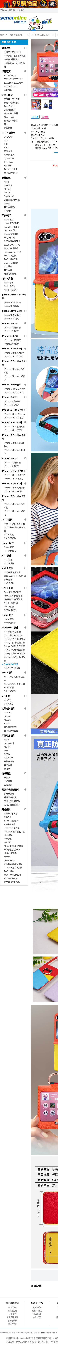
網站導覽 (12, 1324)
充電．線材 (7, 95)
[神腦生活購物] (26, 22)
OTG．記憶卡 (8, 132)
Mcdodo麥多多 (10, 853)
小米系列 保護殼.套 (12, 572)
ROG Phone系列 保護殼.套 (14, 529)
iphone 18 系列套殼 (12, 302)
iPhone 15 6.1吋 (10, 458)
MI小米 (7, 747)
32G (6, 140)
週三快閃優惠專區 (11, 59)
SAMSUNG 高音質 (12, 245)
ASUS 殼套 (9, 534)
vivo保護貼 (8, 704)
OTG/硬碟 (8, 137)
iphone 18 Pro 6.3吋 (12, 311)
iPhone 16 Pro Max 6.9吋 (13, 437)
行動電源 (6, 71)
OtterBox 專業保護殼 (13, 864)
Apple (6, 182)
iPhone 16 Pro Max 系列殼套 (14, 445)
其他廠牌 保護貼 (11, 731)
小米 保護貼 (9, 583)
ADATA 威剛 (9, 155)
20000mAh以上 (10, 86)
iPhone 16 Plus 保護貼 (13, 418)
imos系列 (8, 839)
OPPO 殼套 (9, 606)
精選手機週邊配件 (10, 789)
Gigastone (8, 162)
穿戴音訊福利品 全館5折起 (14, 65)
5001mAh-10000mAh (13, 79)
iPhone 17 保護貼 (11, 331)
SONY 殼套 (9, 687)
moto (6, 750)
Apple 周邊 (7, 278)
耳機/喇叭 (6, 215)
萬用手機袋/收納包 (12, 801)
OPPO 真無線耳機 (12, 241)
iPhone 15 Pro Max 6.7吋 (13, 498)
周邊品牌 (6, 809)
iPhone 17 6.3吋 (10, 323)
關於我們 (12, 1314)
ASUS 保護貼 (10, 538)
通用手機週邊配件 (11, 804)
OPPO (7, 193)
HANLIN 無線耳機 (11, 227)
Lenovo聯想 (9, 743)
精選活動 (6, 48)
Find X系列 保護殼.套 (13, 596)
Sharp (6, 723)
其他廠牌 (8, 270)
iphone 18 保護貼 (11, 306)
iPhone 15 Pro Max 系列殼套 (14, 506)
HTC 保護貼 (9, 563)
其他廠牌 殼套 (10, 727)
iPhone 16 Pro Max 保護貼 (14, 452)
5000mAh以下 (10, 76)
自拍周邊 (6, 773)
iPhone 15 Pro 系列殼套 (14, 488)
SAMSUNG (9, 196)
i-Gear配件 (8, 835)
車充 (6, 124)
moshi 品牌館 (10, 860)
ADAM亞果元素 (10, 813)
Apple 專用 (8, 220)
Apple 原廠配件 (10, 290)
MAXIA (7, 857)
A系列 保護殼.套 (11, 603)
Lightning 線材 (10, 110)
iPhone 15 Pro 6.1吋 (12, 483)
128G (6, 148)
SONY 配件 (7, 672)
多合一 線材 (9, 117)
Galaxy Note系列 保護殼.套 (15, 659)
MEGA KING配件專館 (13, 846)
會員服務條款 (12, 1317)
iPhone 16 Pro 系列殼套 (14, 427)
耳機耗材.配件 (10, 274)
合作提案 (37, 1317)
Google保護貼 (10, 551)
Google (7, 203)
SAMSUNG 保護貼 (12, 668)
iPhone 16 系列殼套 (12, 401)
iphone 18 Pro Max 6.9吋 (13, 296)
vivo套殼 (7, 700)
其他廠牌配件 (8, 708)
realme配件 (7, 615)
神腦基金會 (12, 1311)
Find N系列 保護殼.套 (13, 599)
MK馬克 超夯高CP (12, 849)
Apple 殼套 (8, 283)
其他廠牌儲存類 (11, 173)
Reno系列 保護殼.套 (12, 592)
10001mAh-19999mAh (13, 83)
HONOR (7, 713)
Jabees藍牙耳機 (11, 234)
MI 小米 (7, 189)
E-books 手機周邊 (11, 828)
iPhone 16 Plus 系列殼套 (14, 414)
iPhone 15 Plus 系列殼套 (14, 475)
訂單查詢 (37, 1314)
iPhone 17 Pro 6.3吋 (12, 348)
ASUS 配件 (7, 519)
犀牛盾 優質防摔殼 (12, 882)
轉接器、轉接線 (11, 121)
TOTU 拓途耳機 (11, 259)
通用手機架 (9, 794)
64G (6, 144)
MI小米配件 (7, 568)
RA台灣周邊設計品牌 (13, 867)
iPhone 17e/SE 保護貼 (13, 392)
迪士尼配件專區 (11, 878)
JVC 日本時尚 (10, 230)
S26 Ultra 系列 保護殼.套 (14, 639)
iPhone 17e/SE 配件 (12, 384)
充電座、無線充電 (11, 99)
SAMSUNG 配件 (42, 35)
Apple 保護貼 (9, 286)
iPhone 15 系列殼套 (12, 462)
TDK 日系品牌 (10, 256)
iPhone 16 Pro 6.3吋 (12, 422)
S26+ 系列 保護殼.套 (13, 635)
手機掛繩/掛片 (10, 797)
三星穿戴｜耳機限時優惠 (14, 56)
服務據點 (12, 10)
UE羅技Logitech (11, 263)
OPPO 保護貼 (10, 610)
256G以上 (8, 151)
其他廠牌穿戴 (10, 207)
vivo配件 (6, 696)
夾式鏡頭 (8, 781)
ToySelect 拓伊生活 (12, 875)
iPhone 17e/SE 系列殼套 (14, 389)
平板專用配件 (8, 735)
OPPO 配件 (7, 588)
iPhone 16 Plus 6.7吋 (12, 410)
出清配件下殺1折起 (12, 52)
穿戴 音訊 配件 (15, 35)
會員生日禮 (37, 1311)
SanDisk (7, 166)
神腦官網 (12, 1307)
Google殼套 (9, 547)
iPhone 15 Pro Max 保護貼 (14, 513)
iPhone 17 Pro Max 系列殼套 (14, 371)
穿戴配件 (8, 211)
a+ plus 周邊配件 (11, 821)
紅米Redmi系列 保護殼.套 (15, 576)
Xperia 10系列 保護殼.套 (14, 684)
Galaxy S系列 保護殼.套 (14, 646)
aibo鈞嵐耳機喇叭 (11, 223)
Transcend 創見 (11, 169)
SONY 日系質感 (11, 248)
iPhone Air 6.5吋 (10, 336)
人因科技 (8, 266)
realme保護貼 (10, 623)
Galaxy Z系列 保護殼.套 (14, 642)
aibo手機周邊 (9, 824)
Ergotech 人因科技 (12, 200)
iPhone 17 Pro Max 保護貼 (14, 378)
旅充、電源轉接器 (11, 103)
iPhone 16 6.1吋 (10, 397)
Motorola (7, 720)
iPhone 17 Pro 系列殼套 (14, 353)
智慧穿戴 (6, 177)
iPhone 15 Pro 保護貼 (13, 491)
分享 (36, 117)
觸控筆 (7, 768)
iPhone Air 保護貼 (11, 344)
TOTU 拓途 (9, 871)
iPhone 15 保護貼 (11, 466)
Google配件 (8, 543)
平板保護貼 (9, 761)
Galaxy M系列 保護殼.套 (14, 653)
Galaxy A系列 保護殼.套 (14, 650)
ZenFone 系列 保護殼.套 (14, 524)
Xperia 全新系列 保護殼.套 (14, 679)
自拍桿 (7, 777)
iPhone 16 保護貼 (11, 405)
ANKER (7, 817)
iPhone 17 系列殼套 (12, 328)
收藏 (46, 117)
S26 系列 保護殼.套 (12, 632)
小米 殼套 (8, 579)
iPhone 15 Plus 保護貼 (13, 479)
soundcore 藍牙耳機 (12, 252)
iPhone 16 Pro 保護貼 (13, 430)
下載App (3, 10)
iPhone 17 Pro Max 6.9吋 (13, 363)
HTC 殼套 (8, 560)
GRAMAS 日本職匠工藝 (14, 831)
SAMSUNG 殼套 (11, 664)
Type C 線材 (9, 106)
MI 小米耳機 (9, 238)
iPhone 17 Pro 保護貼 (13, 356)
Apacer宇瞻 (9, 158)
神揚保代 (20, 10)
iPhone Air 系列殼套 (12, 340)
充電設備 (8, 128)
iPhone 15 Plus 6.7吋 (12, 471)
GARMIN (8, 185)
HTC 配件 (6, 555)
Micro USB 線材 (11, 113)
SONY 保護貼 (10, 691)
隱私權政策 (12, 1320)
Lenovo (7, 716)
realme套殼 (9, 619)
